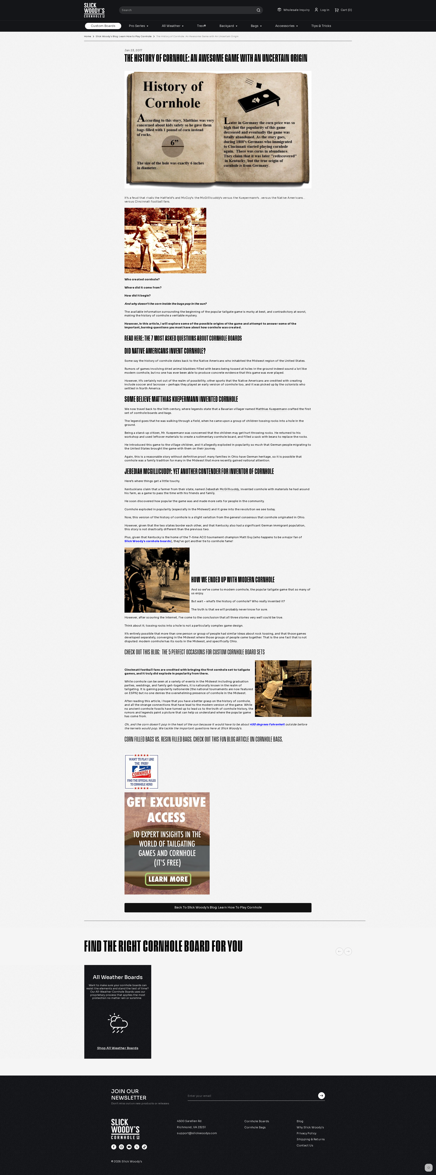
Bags (255, 26)
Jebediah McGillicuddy (222, 489)
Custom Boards (103, 26)
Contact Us (305, 1145)
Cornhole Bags (255, 1127)
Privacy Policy (306, 1133)
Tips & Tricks (321, 26)
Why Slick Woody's (310, 1127)
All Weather (171, 26)
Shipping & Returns (311, 1139)
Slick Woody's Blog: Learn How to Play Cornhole (124, 36)
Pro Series (137, 26)
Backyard (227, 26)
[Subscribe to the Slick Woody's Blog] (218, 843)
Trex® (201, 26)
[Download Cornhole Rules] (218, 772)
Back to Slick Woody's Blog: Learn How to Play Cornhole (218, 907)
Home (87, 36)
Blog (300, 1121)
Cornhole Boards (256, 1121)
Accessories (285, 26)
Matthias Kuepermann (271, 409)
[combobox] (191, 10)
